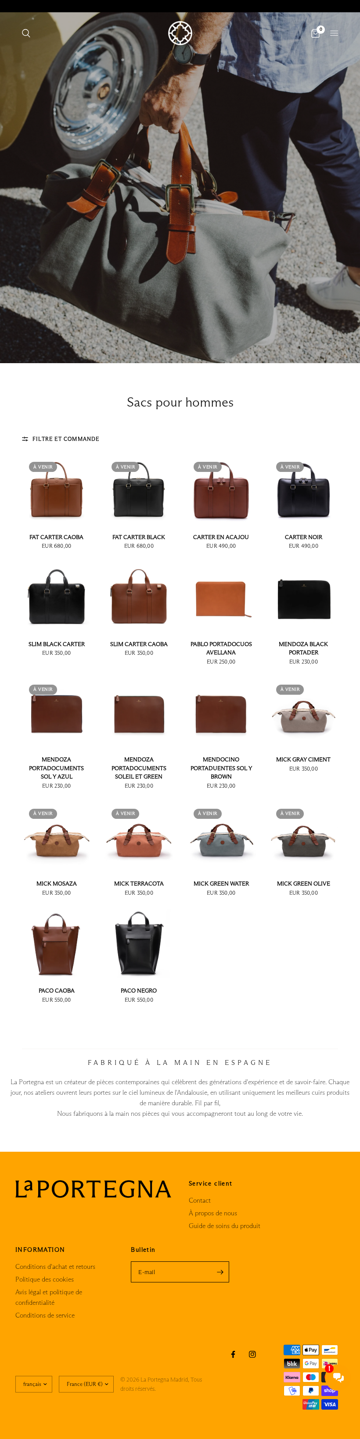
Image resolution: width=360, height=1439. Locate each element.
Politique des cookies (44, 1279)
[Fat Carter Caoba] (56, 489)
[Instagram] (252, 1354)
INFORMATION (40, 1249)
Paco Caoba (57, 990)
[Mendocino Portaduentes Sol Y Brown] (221, 712)
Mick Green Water (221, 883)
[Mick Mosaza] (56, 836)
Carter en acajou (221, 536)
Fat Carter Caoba (56, 536)
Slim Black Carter (57, 643)
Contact (200, 1200)
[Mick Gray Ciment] (303, 712)
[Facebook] (233, 1354)
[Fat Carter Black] (139, 489)
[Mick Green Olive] (303, 836)
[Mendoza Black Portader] (303, 596)
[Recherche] (26, 33)
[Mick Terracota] (139, 836)
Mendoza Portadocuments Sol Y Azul (56, 768)
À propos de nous (213, 1213)
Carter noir (303, 536)
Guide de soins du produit (224, 1225)
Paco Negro (139, 990)
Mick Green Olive (303, 883)
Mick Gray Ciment (303, 759)
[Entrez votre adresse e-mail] (220, 1271)
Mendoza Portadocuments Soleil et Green (139, 768)
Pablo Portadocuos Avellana (221, 648)
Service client (211, 1183)
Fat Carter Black (138, 536)
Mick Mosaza (56, 883)
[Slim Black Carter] (56, 596)
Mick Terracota (139, 883)
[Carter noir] (303, 489)
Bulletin (143, 1249)
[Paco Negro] (139, 943)
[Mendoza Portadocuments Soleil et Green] (139, 712)
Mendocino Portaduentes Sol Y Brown (221, 768)
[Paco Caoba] (56, 943)
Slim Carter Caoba (139, 643)
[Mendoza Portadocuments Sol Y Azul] (56, 712)
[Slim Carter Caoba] (139, 596)
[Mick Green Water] (221, 836)
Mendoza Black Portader (303, 648)
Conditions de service (45, 1315)
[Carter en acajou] (221, 489)
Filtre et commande (66, 439)
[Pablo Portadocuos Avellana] (221, 596)
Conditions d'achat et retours (55, 1266)
